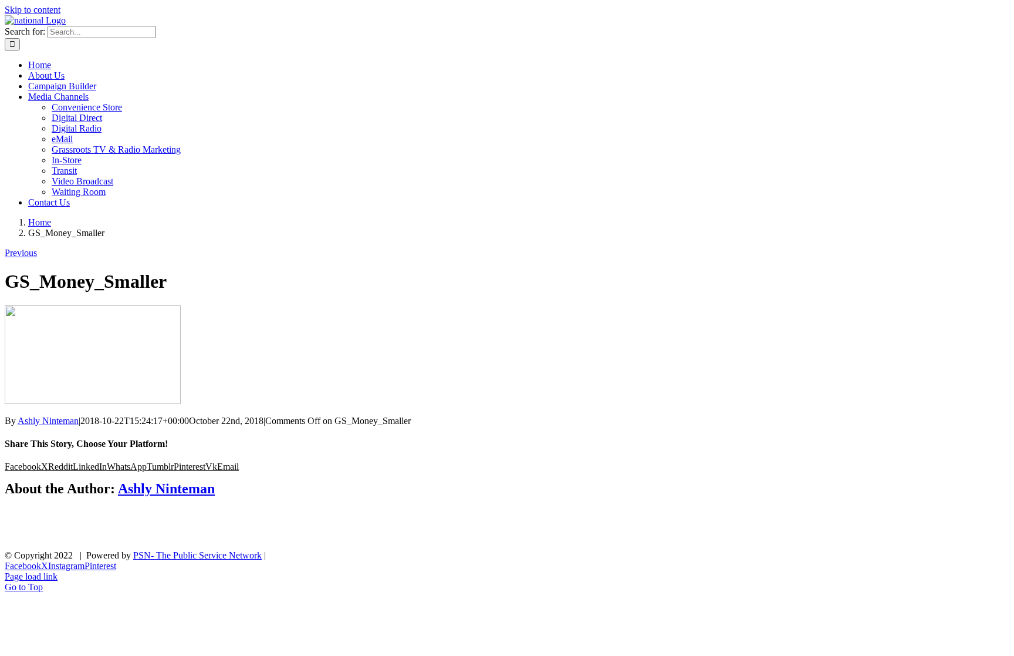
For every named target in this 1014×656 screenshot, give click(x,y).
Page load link (31, 576)
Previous (21, 253)
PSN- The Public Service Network (197, 555)
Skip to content (32, 10)
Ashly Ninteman (48, 421)
